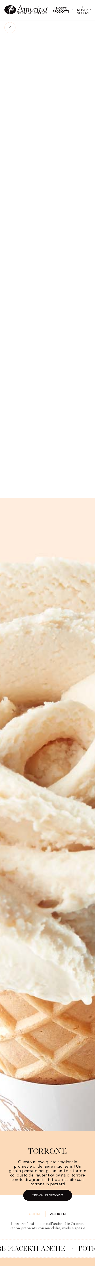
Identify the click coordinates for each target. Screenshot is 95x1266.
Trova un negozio (47, 1195)
